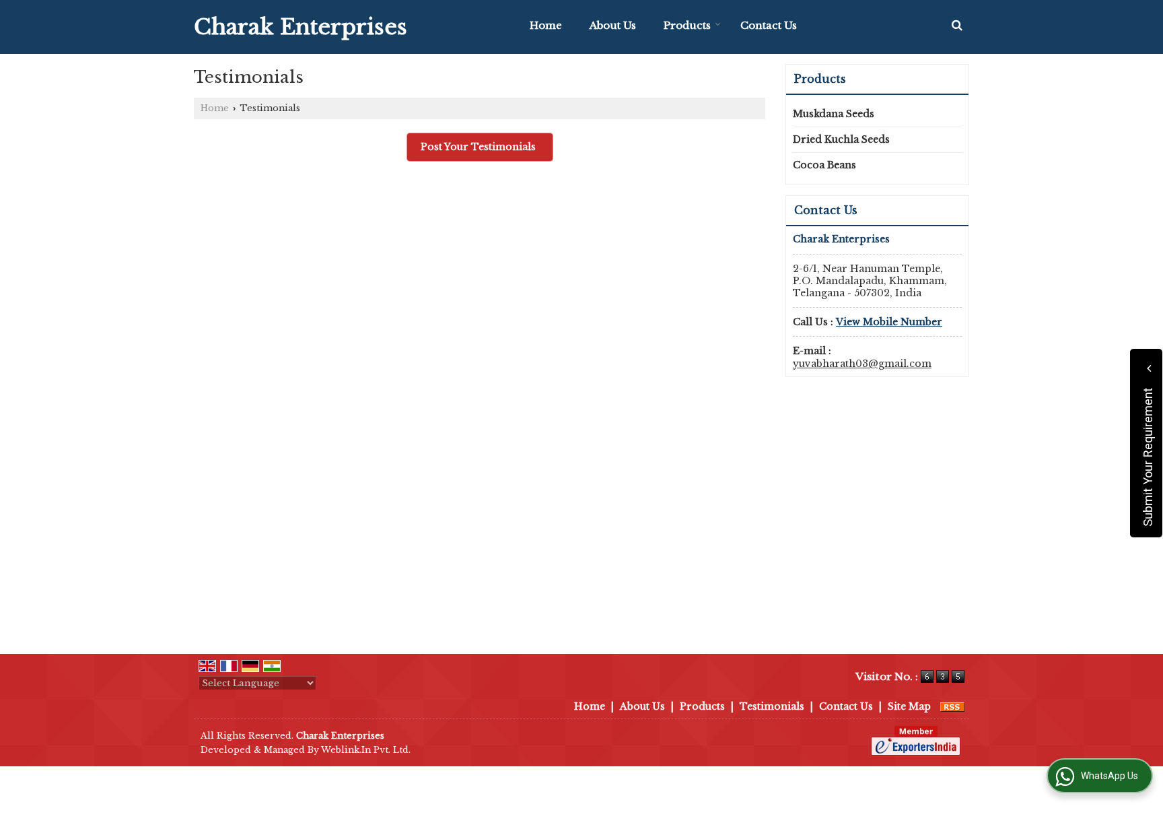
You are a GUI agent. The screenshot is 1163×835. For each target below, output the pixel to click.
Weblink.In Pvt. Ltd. (366, 750)
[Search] (957, 25)
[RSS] (952, 706)
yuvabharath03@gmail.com (862, 364)
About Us (613, 25)
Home (546, 25)
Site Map (909, 706)
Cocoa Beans (824, 165)
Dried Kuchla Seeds (841, 139)
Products (687, 25)
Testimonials (772, 706)
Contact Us (768, 25)
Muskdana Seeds (833, 114)
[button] (889, 322)
